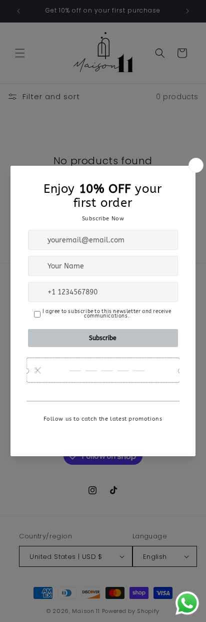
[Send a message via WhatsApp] (187, 603)
